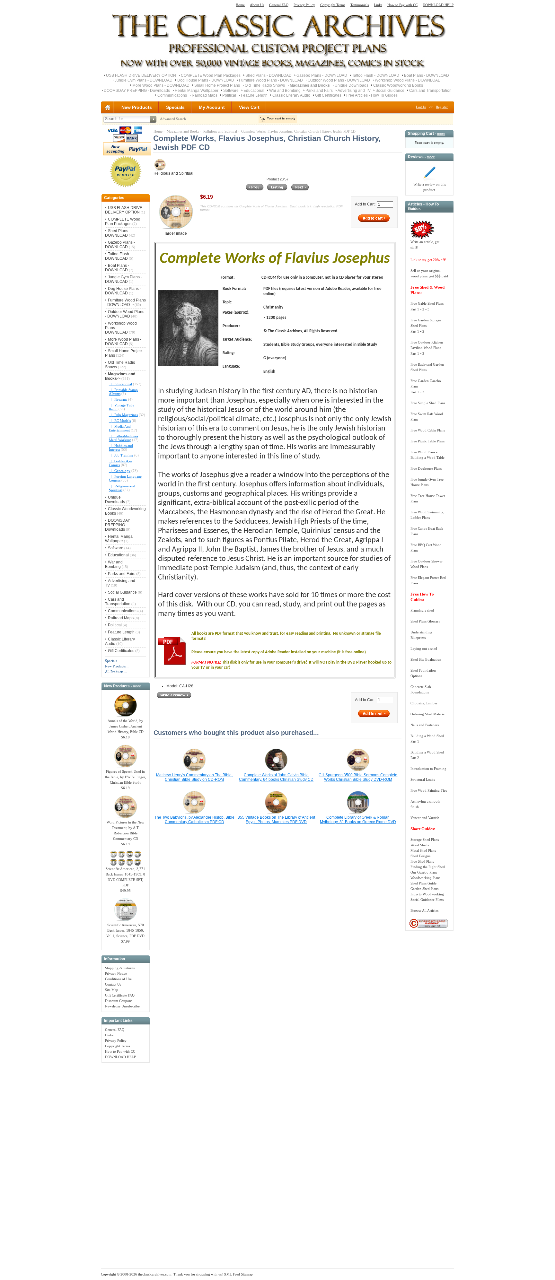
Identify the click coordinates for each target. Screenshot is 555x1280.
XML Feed (231, 1274)
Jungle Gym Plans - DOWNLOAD (143, 80)
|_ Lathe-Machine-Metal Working (123, 438)
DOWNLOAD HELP (438, 5)
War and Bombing (285, 90)
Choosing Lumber (423, 703)
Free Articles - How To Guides (372, 95)
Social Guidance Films (427, 899)
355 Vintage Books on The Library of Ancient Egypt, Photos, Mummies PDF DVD (276, 819)
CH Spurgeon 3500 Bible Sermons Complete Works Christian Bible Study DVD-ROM (358, 777)
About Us (257, 5)
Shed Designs (420, 856)
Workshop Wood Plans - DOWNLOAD (408, 80)
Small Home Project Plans (217, 85)
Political (229, 95)
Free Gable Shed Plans (427, 303)
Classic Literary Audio (291, 95)
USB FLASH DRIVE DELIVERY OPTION (141, 75)
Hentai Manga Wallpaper (196, 90)
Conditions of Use (118, 979)
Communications (172, 95)
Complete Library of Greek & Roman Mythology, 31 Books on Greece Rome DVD (358, 819)
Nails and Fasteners (424, 725)
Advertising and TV (354, 90)
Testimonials (359, 5)
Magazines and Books (183, 131)
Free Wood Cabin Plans (427, 430)
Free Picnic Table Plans (427, 441)
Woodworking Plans (425, 878)
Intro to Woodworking (427, 894)
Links (378, 5)
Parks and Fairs (319, 90)
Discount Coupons (118, 1001)
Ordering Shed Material (427, 714)
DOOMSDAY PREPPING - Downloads (137, 90)
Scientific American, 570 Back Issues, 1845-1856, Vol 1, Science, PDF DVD (125, 930)
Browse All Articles (424, 910)
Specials (175, 107)
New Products (136, 107)
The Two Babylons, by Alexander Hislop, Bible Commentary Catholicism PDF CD (194, 819)
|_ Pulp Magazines (123, 415)
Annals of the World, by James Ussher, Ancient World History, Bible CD (126, 726)
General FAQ (278, 5)
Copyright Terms (332, 5)
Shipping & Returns (120, 968)
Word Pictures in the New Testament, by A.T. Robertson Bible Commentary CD (125, 830)
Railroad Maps (204, 95)
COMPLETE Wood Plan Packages (211, 75)
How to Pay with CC (402, 5)
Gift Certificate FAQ (120, 995)
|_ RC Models (120, 420)
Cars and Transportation (430, 90)
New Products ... (117, 666)
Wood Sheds (419, 845)
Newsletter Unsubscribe (122, 1006)
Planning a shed (422, 610)
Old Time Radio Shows (265, 85)
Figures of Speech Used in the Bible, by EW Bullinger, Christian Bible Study (125, 777)
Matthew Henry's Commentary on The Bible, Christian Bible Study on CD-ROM (194, 777)
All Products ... (116, 672)
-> (120, 376)
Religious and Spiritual (220, 131)
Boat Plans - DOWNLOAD (426, 75)
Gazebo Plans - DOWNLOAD (321, 75)
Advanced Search (173, 119)
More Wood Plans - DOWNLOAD (160, 85)
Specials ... (113, 661)
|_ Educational (120, 384)
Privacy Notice (116, 973)
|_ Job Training (121, 455)
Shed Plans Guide (423, 883)
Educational (253, 90)
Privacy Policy (304, 5)
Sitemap (246, 1274)
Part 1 (414, 309)
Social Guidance (389, 90)
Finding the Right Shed (427, 867)
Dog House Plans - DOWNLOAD (205, 80)
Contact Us (113, 984)
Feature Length (254, 95)
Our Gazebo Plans (423, 872)
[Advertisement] (125, 1162)
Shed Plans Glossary (425, 621)
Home (240, 5)
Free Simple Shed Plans (427, 403)
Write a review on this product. (429, 187)
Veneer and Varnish (424, 818)
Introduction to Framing (428, 769)
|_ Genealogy (119, 471)
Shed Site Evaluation (425, 659)
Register (442, 107)
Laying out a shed (423, 648)
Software (231, 90)
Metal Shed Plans (423, 850)
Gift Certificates (328, 95)
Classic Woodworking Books (398, 85)
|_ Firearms (118, 399)
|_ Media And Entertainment (120, 428)
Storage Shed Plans (424, 839)
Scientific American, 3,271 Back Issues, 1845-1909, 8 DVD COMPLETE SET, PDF (125, 877)
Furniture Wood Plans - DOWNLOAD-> (125, 302)
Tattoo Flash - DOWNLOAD (375, 75)
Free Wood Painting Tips (428, 790)
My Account (212, 107)
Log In (421, 107)
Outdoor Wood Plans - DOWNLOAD (339, 80)
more (137, 686)
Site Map (111, 990)
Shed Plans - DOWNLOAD (268, 75)
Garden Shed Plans (424, 889)
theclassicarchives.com (155, 1274)
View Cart (249, 107)
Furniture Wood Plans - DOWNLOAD (271, 80)
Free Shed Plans (422, 861)
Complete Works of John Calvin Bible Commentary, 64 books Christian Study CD (276, 777)
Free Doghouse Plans (426, 468)
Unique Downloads (351, 85)
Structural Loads (422, 779)
